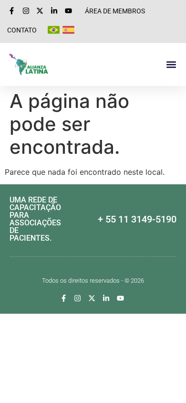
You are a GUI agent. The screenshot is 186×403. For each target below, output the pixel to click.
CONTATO (22, 30)
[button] (171, 65)
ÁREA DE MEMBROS (115, 11)
